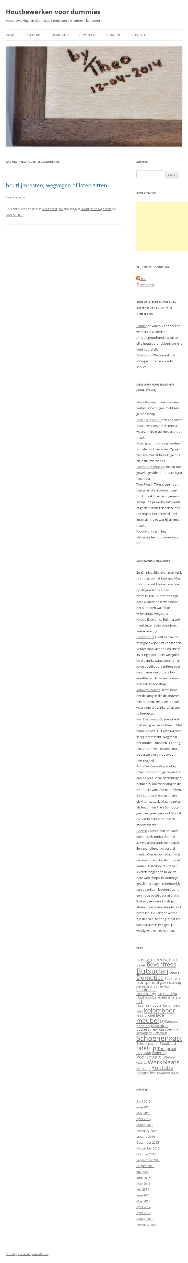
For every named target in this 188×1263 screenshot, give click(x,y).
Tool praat (166, 1048)
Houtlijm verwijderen (96, 209)
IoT (139, 1001)
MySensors (169, 1021)
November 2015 (148, 1148)
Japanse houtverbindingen (158, 1005)
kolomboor (159, 1010)
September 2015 (148, 1160)
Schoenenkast (159, 1038)
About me (113, 35)
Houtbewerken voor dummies (53, 11)
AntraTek (143, 766)
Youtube (163, 1068)
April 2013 (143, 1213)
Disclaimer (33, 35)
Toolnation (144, 355)
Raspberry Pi (169, 1029)
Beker (141, 965)
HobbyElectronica (149, 619)
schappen (144, 1033)
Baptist (141, 326)
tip (61, 209)
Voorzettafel (149, 1057)
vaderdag (160, 1052)
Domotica (87, 35)
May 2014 (143, 1201)
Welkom (141, 1063)
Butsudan (152, 971)
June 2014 (143, 1195)
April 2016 (143, 1119)
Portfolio (61, 35)
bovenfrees (161, 964)
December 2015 (147, 1142)
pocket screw (147, 1029)
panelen (143, 1026)
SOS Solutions (146, 795)
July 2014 (142, 1189)
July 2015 (142, 1172)
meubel (147, 1020)
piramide (159, 1025)
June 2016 (143, 1107)
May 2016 (143, 1113)
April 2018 (143, 1101)
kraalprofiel (145, 1015)
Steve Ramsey (146, 402)
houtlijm (170, 993)
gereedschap (170, 982)
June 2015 (143, 1177)
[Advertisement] (162, 226)
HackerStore (145, 637)
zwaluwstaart (167, 1073)
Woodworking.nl (148, 531)
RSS (143, 279)
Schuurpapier (147, 1043)
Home (10, 35)
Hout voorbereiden (151, 997)
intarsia (174, 997)
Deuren (175, 972)
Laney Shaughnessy (150, 467)
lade (160, 1015)
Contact (138, 35)
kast (139, 1011)
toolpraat (143, 1052)
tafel (142, 1048)
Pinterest (147, 285)
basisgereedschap (156, 959)
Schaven (160, 1033)
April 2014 (143, 1207)
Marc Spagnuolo (148, 443)
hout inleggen (149, 993)
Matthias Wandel (148, 420)
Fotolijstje (172, 978)
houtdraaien (146, 989)
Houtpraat (49, 209)
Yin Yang (143, 1068)
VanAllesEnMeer (148, 690)
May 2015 (143, 1183)
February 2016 (146, 1130)
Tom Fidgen (144, 484)
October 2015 (146, 1154)
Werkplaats (163, 1062)
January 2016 (145, 1136)
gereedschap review (152, 986)
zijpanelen (146, 1073)
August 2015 (145, 1166)
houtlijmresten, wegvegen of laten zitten (56, 185)
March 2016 (144, 1125)
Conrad (141, 831)
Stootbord (168, 1043)
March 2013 (144, 1219)
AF (138, 337)
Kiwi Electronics (147, 719)
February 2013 (146, 1224)
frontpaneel (147, 982)
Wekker (170, 1057)
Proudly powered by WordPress (27, 1254)
